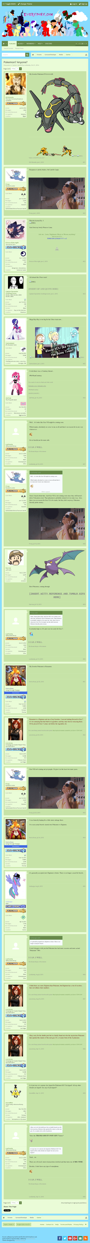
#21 (84, 162)
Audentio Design (20, 1240)
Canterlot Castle (21, 270)
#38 (84, 1049)
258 (25, 304)
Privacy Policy (78, 1224)
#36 (84, 974)
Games (14, 65)
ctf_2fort (23, 581)
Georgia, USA (22, 363)
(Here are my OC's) (57, 236)
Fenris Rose (32, 682)
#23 (84, 261)
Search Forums (8, 48)
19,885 (24, 706)
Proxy (8, 184)
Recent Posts (19, 48)
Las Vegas (23, 762)
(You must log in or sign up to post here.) (73, 1203)
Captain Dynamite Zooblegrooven (12, 292)
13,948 (24, 756)
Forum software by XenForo (19, 1237)
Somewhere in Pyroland (19, 1119)
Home (42, 1224)
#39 (84, 1093)
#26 (84, 398)
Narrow (8, 568)
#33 (84, 813)
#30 (84, 659)
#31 (84, 682)
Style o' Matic (8, 1224)
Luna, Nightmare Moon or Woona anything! (60, 234)
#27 (84, 464)
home (24, 930)
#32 (84, 735)
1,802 (24, 1111)
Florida (24, 712)
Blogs (20, 43)
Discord (48, 43)
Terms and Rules (66, 1224)
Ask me (41, 234)
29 (25, 409)
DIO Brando (10, 97)
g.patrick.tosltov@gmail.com (42, 135)
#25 (84, 363)
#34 (84, 837)
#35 (84, 886)
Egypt (24, 116)
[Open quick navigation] (86, 55)
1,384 (24, 110)
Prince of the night (12, 243)
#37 (84, 999)
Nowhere (23, 312)
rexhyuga (32, 886)
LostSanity (27, 65)
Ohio (24, 464)
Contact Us (49, 1224)
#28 (84, 544)
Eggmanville (22, 415)
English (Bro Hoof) (23, 1224)
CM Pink (8, 398)
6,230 (24, 575)
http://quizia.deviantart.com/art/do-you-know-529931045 (67, 730)
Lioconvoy (9, 743)
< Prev (13, 69)
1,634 (24, 455)
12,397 (24, 260)
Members (30, 43)
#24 (84, 294)
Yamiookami (10, 343)
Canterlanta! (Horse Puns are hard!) (15, 208)
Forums (12, 44)
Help (39, 43)
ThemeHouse (30, 1239)
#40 (84, 1197)
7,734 (24, 923)
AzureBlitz (9, 1103)
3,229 (24, 200)
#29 (84, 604)
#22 (84, 213)
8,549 (24, 355)
